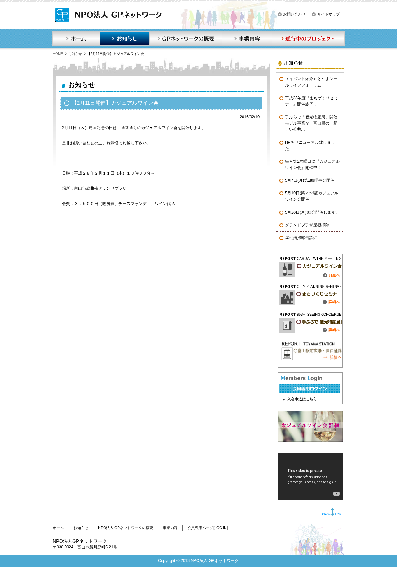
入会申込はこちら (302, 399)
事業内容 (247, 38)
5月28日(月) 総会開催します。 (312, 212)
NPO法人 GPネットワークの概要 (125, 528)
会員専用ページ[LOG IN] (207, 528)
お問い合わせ (294, 14)
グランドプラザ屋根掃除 (307, 225)
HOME (58, 54)
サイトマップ (328, 14)
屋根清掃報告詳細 (301, 237)
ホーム (76, 38)
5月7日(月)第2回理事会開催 (309, 180)
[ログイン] (309, 391)
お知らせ (124, 38)
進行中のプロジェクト (308, 38)
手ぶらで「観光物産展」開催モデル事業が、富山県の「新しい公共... (311, 123)
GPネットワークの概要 (185, 38)
